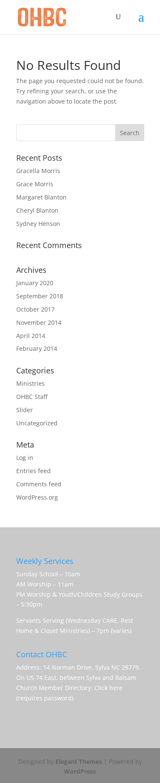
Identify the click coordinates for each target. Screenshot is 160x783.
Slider (24, 410)
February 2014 (36, 348)
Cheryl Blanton (37, 210)
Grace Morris (34, 184)
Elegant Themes (78, 761)
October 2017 (35, 309)
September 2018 (39, 296)
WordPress (80, 771)
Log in (24, 458)
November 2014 (38, 322)
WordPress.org (37, 497)
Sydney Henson (38, 224)
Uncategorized (37, 423)
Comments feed (38, 484)
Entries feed (33, 471)
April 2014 (30, 336)
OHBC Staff (31, 397)
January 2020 (34, 283)
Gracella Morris (38, 171)
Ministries (30, 383)
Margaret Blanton (41, 197)
